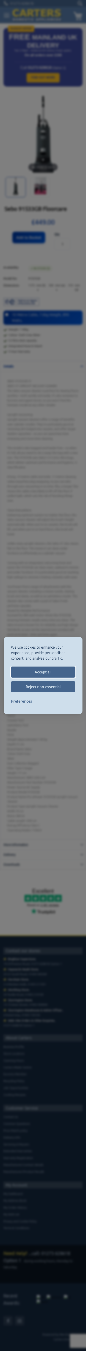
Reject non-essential (43, 686)
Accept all (43, 672)
